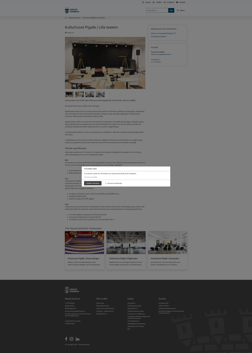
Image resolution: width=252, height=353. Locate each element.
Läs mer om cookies (90, 177)
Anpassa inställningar (114, 183)
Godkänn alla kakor (92, 183)
